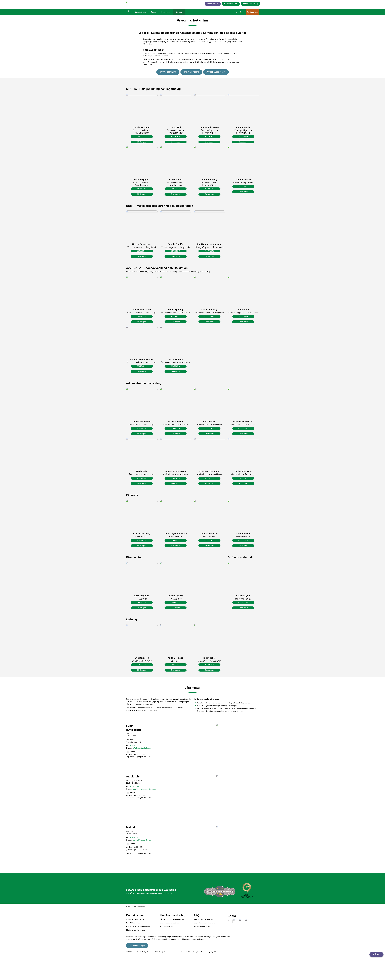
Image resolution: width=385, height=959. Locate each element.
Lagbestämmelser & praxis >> (206, 923)
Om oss (178, 12)
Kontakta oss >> (166, 926)
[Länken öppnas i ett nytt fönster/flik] (230, 921)
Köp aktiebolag (230, 4)
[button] (237, 745)
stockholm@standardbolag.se (144, 789)
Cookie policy (209, 952)
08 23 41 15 (134, 787)
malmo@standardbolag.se (143, 840)
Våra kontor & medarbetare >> (172, 919)
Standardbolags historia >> (170, 923)
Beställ (153, 12)
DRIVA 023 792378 (191, 72)
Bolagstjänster (140, 12)
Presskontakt (168, 952)
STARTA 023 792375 (168, 72)
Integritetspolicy (198, 952)
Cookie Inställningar (137, 946)
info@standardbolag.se (142, 748)
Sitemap (216, 952)
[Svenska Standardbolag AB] (137, 2)
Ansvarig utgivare (178, 952)
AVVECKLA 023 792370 (216, 72)
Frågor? (376, 954)
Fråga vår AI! (212, 4)
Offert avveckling (250, 4)
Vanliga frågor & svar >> (203, 919)
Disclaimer (189, 952)
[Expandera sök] (236, 12)
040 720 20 (134, 837)
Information (165, 12)
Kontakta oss (252, 12)
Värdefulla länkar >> (202, 926)
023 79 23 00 (135, 745)
